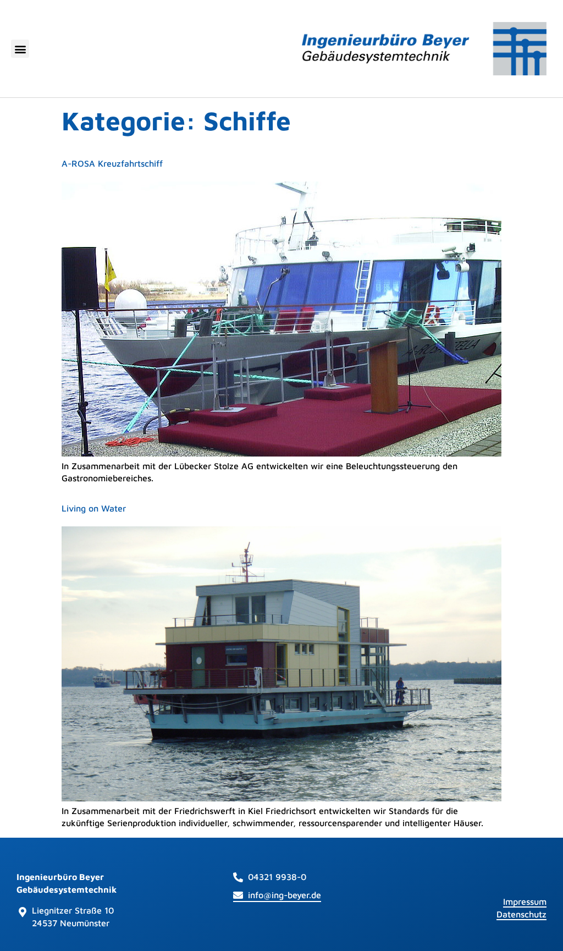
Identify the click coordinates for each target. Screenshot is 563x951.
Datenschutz (521, 914)
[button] (20, 49)
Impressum (525, 901)
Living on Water (94, 508)
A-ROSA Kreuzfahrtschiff (112, 163)
